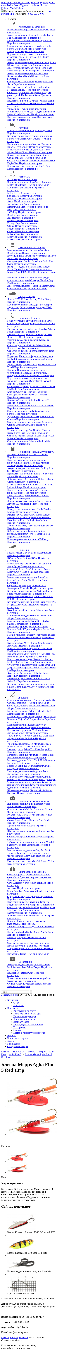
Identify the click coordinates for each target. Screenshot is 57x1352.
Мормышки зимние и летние (22, 577)
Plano (10, 806)
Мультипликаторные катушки (22, 149)
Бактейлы (12, 610)
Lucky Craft (33, 329)
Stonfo (34, 29)
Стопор (11, 424)
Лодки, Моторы (27, 296)
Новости (11, 1035)
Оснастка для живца (17, 441)
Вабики (27, 558)
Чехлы (10, 855)
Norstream (34, 250)
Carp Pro (40, 850)
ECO (48, 400)
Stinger (11, 48)
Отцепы (11, 81)
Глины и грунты (15, 495)
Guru (49, 40)
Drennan (11, 713)
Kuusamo (47, 643)
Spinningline (32, 81)
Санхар (11, 580)
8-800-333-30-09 (36, 13)
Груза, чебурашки (16, 320)
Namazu (36, 144)
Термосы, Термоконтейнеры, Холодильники (25, 925)
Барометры (13, 913)
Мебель (21, 921)
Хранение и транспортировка (34, 801)
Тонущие (33, 531)
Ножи (34, 117)
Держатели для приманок (20, 416)
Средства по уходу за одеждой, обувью (27, 896)
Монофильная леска (17, 250)
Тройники (41, 392)
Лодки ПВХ (13, 299)
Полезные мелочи (16, 87)
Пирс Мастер (46, 81)
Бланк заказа (13, 1043)
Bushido (19, 48)
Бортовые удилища (17, 765)
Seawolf (47, 381)
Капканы (39, 874)
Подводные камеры (17, 972)
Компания (12, 1000)
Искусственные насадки (20, 659)
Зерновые (12, 525)
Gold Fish (20, 206)
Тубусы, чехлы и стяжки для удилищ (26, 842)
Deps (10, 864)
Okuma (29, 130)
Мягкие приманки (16, 634)
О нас (16, 1002)
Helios (10, 675)
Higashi (11, 206)
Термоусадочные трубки (20, 430)
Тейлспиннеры (15, 678)
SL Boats (25, 299)
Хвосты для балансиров (19, 673)
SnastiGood (24, 610)
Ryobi (36, 130)
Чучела (30, 874)
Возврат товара (21, 1022)
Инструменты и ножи (18, 117)
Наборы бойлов (42, 534)
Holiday (48, 814)
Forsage (11, 223)
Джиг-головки (14, 364)
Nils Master (38, 552)
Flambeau (39, 803)
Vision (20, 76)
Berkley (42, 29)
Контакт (11, 348)
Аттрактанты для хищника (21, 468)
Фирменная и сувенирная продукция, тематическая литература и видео (26, 110)
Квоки (10, 51)
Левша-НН (39, 659)
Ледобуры (12, 915)
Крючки (11, 392)
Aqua (20, 593)
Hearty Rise (35, 604)
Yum (38, 468)
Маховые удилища (16, 760)
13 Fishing (12, 212)
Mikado (11, 234)
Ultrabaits (12, 482)
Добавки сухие (15, 479)
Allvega (19, 487)
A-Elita (38, 57)
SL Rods (35, 2)
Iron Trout (49, 351)
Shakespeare (13, 196)
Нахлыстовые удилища (19, 730)
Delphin (31, 345)
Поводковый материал (19, 375)
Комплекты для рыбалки (20, 187)
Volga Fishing (16, 8)
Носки (11, 945)
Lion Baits (47, 68)
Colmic (51, 286)
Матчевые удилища (17, 711)
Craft (31, 972)
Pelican (49, 479)
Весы (10, 29)
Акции (10, 1041)
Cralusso (33, 40)
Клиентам (12, 1008)
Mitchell (19, 158)
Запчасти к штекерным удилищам (37, 779)
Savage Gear (21, 65)
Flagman (42, 40)
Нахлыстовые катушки (19, 166)
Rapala (27, 29)
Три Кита (31, 87)
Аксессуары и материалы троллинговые (28, 62)
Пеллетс (11, 490)
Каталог (14, 1337)
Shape (10, 566)
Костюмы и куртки (39, 943)
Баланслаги (13, 626)
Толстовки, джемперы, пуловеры (32, 945)
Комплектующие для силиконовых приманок (30, 684)
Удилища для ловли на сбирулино (24, 771)
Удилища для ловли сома (20, 744)
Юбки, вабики (14, 558)
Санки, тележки (15, 809)
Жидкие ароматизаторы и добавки (25, 501)
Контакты (18, 1005)
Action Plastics (23, 637)
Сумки (10, 820)
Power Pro (30, 255)
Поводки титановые (28, 370)
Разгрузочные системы (19, 861)
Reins (10, 114)
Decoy (37, 416)
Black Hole (48, 735)
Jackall (20, 629)
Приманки (24, 550)
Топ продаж (19, 1027)
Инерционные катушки (19, 144)
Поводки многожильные (35, 372)
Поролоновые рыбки (18, 654)
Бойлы (10, 531)
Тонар (20, 57)
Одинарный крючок (18, 394)
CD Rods (12, 703)
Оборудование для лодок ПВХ (36, 307)
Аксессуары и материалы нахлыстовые (27, 73)
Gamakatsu (44, 250)
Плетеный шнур (15, 255)
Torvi (39, 882)
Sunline (28, 261)
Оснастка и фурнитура (30, 318)
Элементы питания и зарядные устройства (29, 978)
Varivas (11, 258)
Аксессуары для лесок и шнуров (24, 286)
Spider (17, 566)
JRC (9, 217)
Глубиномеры (14, 40)
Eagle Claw (13, 163)
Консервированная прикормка (23, 539)
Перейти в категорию (29, 37)
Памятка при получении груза (29, 1032)
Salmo (37, 95)
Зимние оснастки (16, 334)
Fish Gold (21, 81)
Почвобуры (13, 954)
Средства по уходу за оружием (36, 877)
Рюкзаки (11, 814)
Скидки (17, 1030)
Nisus (10, 981)
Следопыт (39, 809)
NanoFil (11, 272)
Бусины (20, 424)
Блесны (11, 552)
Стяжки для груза (16, 836)
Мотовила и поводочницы (21, 850)
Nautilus (27, 70)
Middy (21, 95)
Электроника (25, 962)
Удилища (23, 697)
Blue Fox (27, 552)
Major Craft (24, 719)
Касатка (49, 809)
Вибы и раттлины (16, 648)
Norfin (26, 882)
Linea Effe (12, 239)
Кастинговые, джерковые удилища (25, 716)
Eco (50, 749)
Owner (32, 381)
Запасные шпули (16, 130)
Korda (48, 46)
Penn (49, 130)
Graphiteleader (37, 719)
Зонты (22, 924)
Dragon (11, 168)
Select (51, 416)
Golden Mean (43, 87)
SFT (9, 471)
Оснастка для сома (17, 345)
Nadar (47, 678)
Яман (15, 37)
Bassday (43, 329)
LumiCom (46, 563)
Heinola (35, 915)
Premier (11, 220)
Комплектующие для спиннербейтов (26, 602)
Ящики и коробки (16, 803)
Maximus (26, 114)
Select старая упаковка (38, 634)
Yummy (41, 686)
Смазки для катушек (17, 160)
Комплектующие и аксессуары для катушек (29, 136)
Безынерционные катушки (21, 155)
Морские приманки (17, 621)
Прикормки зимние (30, 473)
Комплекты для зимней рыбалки (24, 182)
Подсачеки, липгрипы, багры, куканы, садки (30, 100)
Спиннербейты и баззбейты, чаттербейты (28, 569)
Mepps (19, 552)
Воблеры (12, 629)
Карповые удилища (17, 724)
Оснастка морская (16, 435)
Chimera (46, 345)
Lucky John (13, 185)
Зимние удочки (15, 749)
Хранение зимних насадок (21, 825)
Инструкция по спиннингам (28, 1024)
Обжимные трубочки (18, 386)
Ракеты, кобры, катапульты (21, 514)
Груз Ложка (37, 323)
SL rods (17, 114)
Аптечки (11, 888)
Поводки (12, 370)
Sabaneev (32, 103)
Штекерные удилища (18, 790)
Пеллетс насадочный (27, 490)
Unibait (42, 479)
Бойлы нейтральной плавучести (26, 532)
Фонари (11, 983)
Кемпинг (12, 921)
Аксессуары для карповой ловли (24, 68)
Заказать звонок (9, 994)
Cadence (11, 231)
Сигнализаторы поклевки (20, 46)
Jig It (22, 626)
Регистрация (7, 13)
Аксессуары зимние (17, 35)
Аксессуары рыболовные (32, 27)
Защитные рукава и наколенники (24, 948)
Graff (50, 896)
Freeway (40, 334)
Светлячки (30, 424)
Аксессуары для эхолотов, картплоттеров (28, 964)
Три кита (29, 57)
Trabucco (29, 95)
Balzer (25, 269)
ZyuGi (10, 367)
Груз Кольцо (24, 323)
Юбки (34, 558)
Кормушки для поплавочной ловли (33, 359)
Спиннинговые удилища (20, 700)
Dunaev (35, 484)
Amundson (12, 204)
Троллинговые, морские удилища (24, 735)
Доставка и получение (25, 1019)
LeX (16, 675)
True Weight (22, 580)
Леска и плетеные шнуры (32, 247)
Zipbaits (28, 629)
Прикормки (13, 473)
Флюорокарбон (15, 261)
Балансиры (13, 643)
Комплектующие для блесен (21, 591)
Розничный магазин (19, 2)
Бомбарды (12, 400)
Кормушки (12, 356)
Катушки (23, 127)
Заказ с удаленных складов (27, 1013)
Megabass (12, 89)
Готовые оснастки (16, 329)
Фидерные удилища (17, 705)
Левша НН (13, 337)
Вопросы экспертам (17, 1038)
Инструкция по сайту (24, 1011)
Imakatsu (34, 572)
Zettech (51, 329)
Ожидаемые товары (17, 1046)
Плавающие (21, 531)
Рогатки (11, 454)
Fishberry (23, 525)
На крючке (25, 462)
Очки (10, 891)
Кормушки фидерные (30, 356)
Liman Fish (20, 433)
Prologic (18, 70)
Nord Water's (40, 596)
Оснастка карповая (17, 411)
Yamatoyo (51, 255)
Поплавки (12, 405)
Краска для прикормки (19, 484)
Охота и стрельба (16, 874)
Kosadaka (18, 29)
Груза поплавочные (36, 320)
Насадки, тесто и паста (19, 509)
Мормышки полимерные (20, 596)
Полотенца (13, 932)
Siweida (33, 35)
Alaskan (18, 882)
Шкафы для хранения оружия (22, 831)
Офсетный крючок (26, 392)
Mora (21, 915)
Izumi (44, 648)
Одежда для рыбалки (18, 943)
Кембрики (46, 422)
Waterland (42, 591)
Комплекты (24, 176)
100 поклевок (30, 479)
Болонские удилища (17, 755)
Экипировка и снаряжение (32, 872)
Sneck (39, 381)
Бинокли (11, 937)
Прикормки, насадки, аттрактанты (36, 451)
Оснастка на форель (17, 351)
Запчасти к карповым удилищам (24, 782)
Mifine (48, 441)
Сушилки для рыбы (17, 907)
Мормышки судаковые (19, 563)
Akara (18, 51)
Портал (5, 2)
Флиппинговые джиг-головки (23, 340)
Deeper (37, 967)
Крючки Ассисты (38, 394)
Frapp (33, 610)
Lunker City (37, 637)
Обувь (10, 882)
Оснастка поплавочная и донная (24, 422)
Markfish (45, 462)
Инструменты (44, 117)
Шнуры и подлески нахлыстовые (24, 266)
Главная (5, 1337)
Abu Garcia (20, 138)
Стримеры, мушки (16, 585)
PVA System (13, 520)
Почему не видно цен (24, 1016)
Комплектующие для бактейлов (23, 615)
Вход (48, 11)
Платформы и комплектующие (23, 902)
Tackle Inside (13, 5)
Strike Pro (48, 261)
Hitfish (44, 416)
